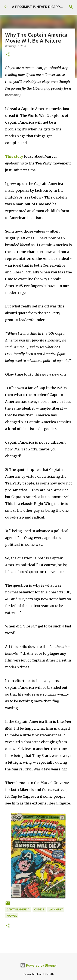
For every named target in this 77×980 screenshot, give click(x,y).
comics (39, 909)
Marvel (12, 915)
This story (14, 156)
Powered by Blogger (41, 965)
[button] (7, 55)
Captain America (18, 909)
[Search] (71, 7)
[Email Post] (7, 904)
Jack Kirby (56, 909)
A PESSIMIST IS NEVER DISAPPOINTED (42, 7)
